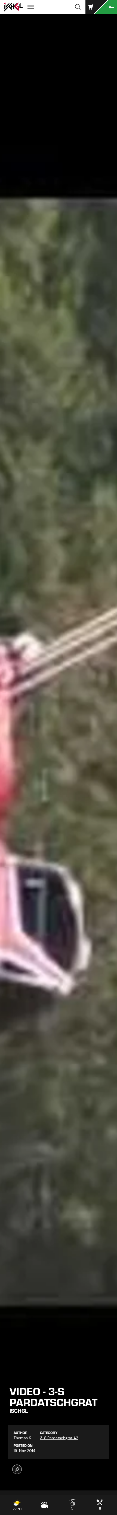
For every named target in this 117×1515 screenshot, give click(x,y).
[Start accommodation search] (106, 7)
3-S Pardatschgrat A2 (59, 1437)
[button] (77, 7)
